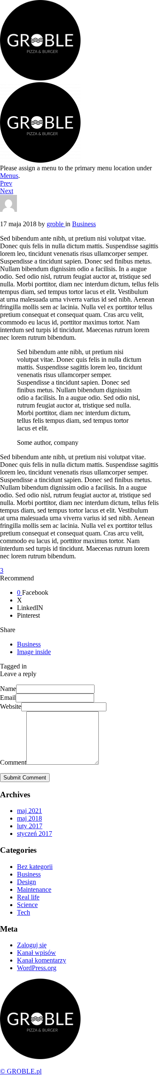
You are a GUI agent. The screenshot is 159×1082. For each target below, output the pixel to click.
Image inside (34, 651)
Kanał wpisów (36, 952)
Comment (13, 762)
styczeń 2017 (34, 833)
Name (8, 688)
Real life (28, 897)
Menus (9, 175)
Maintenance (34, 889)
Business (29, 644)
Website (10, 706)
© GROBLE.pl (21, 1071)
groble (56, 223)
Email (8, 697)
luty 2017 (29, 826)
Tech (23, 912)
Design (26, 881)
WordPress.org (36, 967)
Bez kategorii (35, 866)
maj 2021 (29, 810)
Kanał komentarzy (41, 960)
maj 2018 (29, 818)
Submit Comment (24, 777)
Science (27, 904)
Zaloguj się (32, 945)
